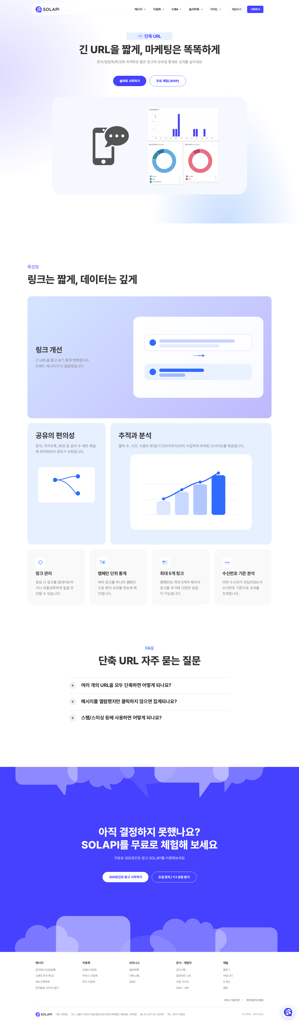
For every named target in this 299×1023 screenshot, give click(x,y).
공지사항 (181, 969)
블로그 (226, 969)
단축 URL (134, 975)
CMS (132, 981)
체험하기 (236, 9)
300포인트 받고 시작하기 (125, 877)
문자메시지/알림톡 (46, 969)
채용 (225, 987)
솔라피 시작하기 (130, 81)
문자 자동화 (88, 981)
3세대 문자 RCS (45, 975)
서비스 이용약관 (232, 1000)
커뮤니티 (228, 975)
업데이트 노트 (183, 975)
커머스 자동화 (89, 975)
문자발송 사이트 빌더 (47, 987)
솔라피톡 (134, 969)
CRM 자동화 (89, 969)
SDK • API (182, 987)
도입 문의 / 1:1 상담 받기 (174, 877)
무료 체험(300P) (167, 81)
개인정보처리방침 (254, 1000)
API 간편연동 (43, 981)
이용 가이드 (182, 981)
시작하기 (255, 9)
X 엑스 (226, 981)
